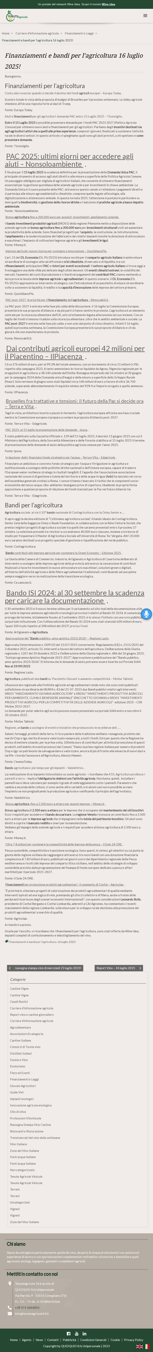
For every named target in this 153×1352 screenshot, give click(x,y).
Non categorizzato (22, 1170)
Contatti (53, 1340)
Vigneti (15, 1209)
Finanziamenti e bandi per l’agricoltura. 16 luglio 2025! (42, 941)
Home (6, 33)
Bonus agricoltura (17, 810)
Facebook (69, 1334)
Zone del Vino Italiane (24, 1150)
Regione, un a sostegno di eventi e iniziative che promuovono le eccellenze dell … (62, 727)
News (39, 1340)
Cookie (115, 1340)
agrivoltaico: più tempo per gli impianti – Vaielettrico (44, 768)
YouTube (76, 1334)
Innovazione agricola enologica (31, 1105)
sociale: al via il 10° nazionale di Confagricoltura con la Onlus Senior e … (64, 512)
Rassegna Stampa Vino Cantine (30, 1124)
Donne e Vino (19, 1060)
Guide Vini (17, 1092)
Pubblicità (69, 1340)
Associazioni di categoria (26, 1034)
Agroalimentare (20, 1027)
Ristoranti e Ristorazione (26, 1131)
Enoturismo (17, 1066)
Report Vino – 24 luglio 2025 (116, 968)
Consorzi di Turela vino (25, 1047)
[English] (139, 1346)
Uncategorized (19, 1202)
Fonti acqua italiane (23, 1157)
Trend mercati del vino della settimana (35, 1137)
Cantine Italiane (20, 1040)
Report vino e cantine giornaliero (32, 1014)
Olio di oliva (18, 1111)
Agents (26, 1340)
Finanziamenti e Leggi (79, 33)
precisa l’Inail (78, 626)
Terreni (15, 1189)
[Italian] (146, 1346)
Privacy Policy (133, 1340)
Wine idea (108, 4)
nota (127, 617)
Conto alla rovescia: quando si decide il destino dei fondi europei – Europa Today (63, 93)
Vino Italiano (18, 1144)
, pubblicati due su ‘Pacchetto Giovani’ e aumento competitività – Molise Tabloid (69, 679)
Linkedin (84, 1334)
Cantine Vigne (19, 988)
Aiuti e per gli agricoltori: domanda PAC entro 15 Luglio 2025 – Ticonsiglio (64, 116)
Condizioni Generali (93, 1340)
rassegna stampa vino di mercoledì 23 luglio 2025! (48, 968)
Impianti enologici (22, 1099)
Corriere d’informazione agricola (31, 1008)
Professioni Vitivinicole (25, 1118)
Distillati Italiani (21, 1053)
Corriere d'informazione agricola (37, 33)
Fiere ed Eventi (20, 1073)
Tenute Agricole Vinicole (26, 1176)
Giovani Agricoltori (23, 1086)
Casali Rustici (19, 1001)
